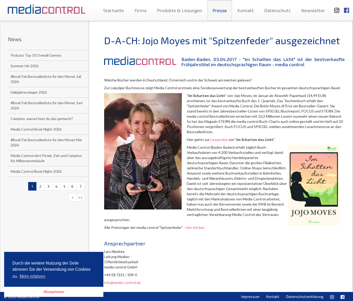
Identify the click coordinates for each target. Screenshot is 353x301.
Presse (219, 10)
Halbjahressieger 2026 (29, 92)
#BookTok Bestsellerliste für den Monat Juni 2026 (46, 105)
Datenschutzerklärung (304, 296)
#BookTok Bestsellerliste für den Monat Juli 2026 (46, 79)
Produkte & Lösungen (179, 10)
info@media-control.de (122, 282)
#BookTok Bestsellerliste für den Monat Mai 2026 (46, 142)
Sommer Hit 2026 (25, 66)
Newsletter (313, 10)
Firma (140, 10)
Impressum (250, 296)
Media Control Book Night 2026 (36, 129)
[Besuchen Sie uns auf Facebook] (346, 8)
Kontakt (245, 10)
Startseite (113, 10)
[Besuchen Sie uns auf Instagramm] (335, 8)
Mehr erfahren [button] (32, 276)
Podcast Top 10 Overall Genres (36, 55)
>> (80, 197)
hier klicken (195, 227)
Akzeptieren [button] (53, 292)
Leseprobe (219, 139)
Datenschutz (277, 10)
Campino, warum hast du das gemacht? (42, 118)
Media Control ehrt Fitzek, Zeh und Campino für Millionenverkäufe (46, 158)
